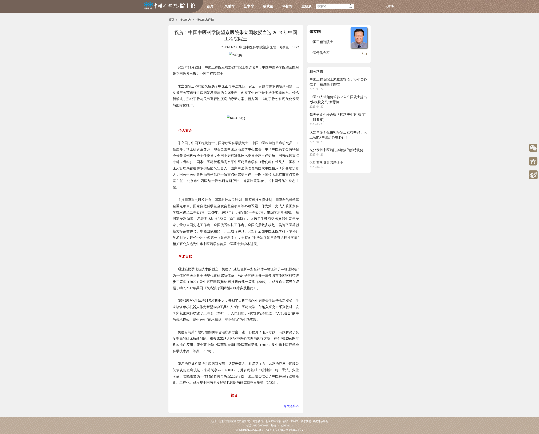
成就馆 (268, 6)
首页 (210, 6)
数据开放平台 (320, 421)
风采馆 (229, 6)
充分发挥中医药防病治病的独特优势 (336, 150)
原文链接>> (291, 406)
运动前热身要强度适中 (326, 162)
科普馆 (287, 6)
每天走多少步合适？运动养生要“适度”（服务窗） (338, 117)
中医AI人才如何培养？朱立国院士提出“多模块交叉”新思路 (338, 99)
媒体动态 (185, 19)
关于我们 (306, 421)
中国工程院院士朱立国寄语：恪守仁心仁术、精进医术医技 (338, 82)
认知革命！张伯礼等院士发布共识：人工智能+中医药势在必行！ (338, 135)
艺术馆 (249, 6)
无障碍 (389, 6)
